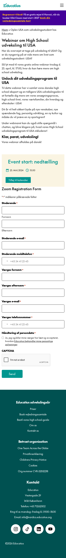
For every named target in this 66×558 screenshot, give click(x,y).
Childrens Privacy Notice (33, 459)
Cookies (33, 465)
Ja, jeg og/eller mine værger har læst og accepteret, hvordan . (31, 341)
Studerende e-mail (14, 238)
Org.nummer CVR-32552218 (33, 471)
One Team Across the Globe (33, 448)
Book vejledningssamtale (33, 414)
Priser (33, 409)
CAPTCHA (8, 350)
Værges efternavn (13, 285)
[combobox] (5, 261)
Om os (33, 425)
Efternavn (7, 230)
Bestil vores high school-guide (33, 419)
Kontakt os (33, 430)
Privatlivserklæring (33, 454)
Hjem (5, 29)
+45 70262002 (37, 506)
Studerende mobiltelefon (18, 254)
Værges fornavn (12, 269)
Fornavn (6, 216)
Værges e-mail (11, 301)
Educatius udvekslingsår (33, 402)
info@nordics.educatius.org (37, 517)
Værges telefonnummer (17, 317)
